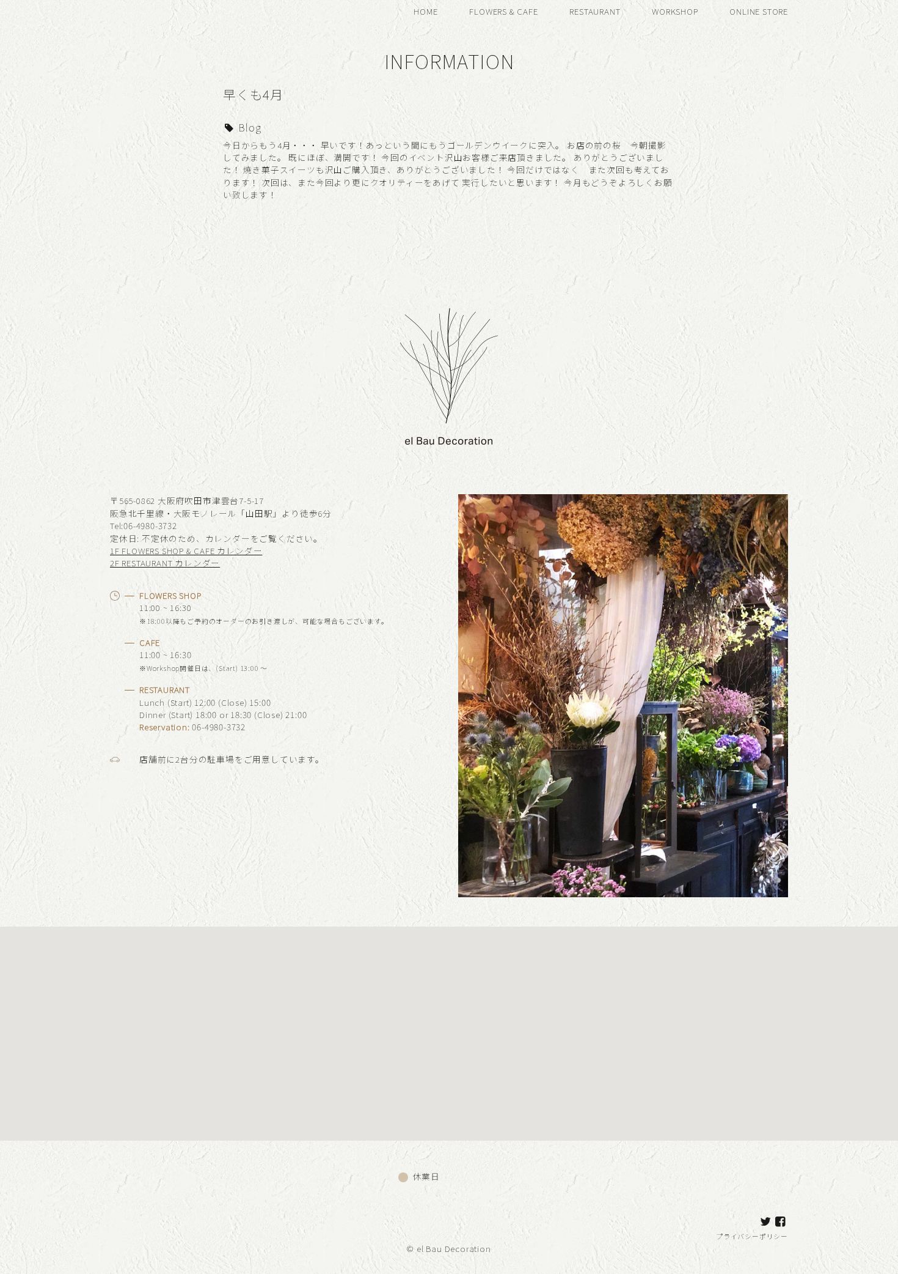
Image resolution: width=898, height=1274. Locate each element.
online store (758, 11)
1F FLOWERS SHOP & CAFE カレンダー (186, 550)
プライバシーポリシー (752, 1236)
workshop (675, 11)
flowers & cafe (503, 11)
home (425, 11)
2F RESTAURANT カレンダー (165, 563)
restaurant (594, 11)
